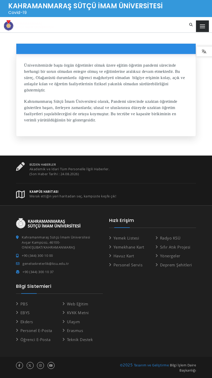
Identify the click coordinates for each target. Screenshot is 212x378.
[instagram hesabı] (40, 365)
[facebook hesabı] (19, 365)
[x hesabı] (30, 365)
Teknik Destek (80, 339)
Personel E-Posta (36, 330)
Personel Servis (127, 264)
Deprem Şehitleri (176, 264)
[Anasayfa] (29, 25)
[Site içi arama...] (191, 24)
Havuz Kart (123, 255)
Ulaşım (73, 321)
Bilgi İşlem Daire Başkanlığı (183, 368)
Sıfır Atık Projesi (175, 247)
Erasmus (75, 330)
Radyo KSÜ (170, 238)
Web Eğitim (77, 303)
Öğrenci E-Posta (35, 339)
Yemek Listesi (126, 238)
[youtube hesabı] (51, 365)
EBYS (25, 312)
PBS (24, 303)
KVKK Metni (78, 312)
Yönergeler (170, 255)
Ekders (26, 321)
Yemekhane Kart (128, 247)
